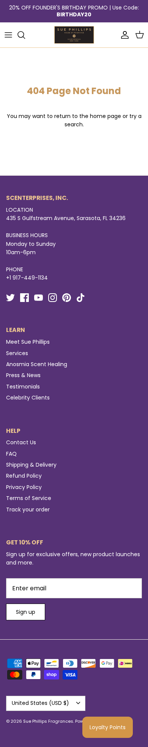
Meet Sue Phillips (28, 342)
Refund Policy (24, 476)
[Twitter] (10, 297)
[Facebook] (24, 297)
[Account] (123, 35)
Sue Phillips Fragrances (48, 721)
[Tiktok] (80, 297)
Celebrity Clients (28, 397)
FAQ (11, 454)
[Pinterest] (66, 297)
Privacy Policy (24, 487)
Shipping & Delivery (31, 465)
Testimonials (23, 386)
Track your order (28, 509)
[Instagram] (52, 297)
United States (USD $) (40, 703)
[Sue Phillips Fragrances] (74, 35)
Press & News (23, 375)
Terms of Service (28, 498)
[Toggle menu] (8, 35)
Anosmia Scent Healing (36, 364)
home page (105, 116)
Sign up (25, 612)
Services (17, 353)
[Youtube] (38, 297)
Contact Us (21, 442)
